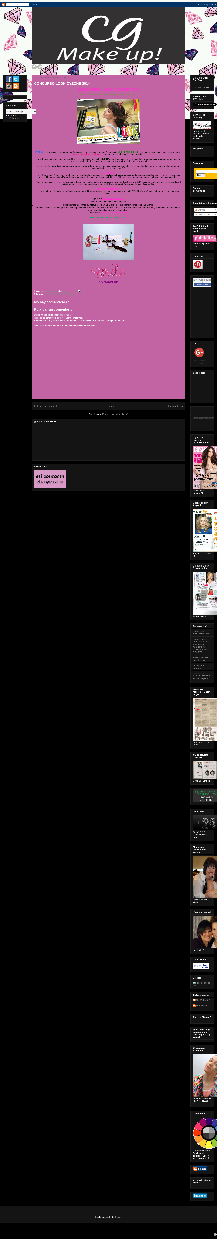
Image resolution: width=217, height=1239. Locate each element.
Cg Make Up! (198, 87)
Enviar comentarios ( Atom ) (115, 414)
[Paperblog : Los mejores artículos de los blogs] (201, 968)
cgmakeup (201, 1005)
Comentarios (203, 214)
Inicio (111, 406)
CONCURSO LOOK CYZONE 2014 (60, 294)
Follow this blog (202, 284)
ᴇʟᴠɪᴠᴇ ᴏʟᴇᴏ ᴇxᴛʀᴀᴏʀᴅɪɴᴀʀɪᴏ (201, 632)
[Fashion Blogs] (201, 983)
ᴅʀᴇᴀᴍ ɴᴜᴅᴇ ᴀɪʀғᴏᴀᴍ (199, 666)
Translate (16, 118)
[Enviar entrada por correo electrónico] (79, 291)
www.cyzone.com (110, 220)
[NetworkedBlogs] (202, 282)
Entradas (202, 210)
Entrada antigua (174, 406)
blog (194, 985)
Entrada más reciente (46, 406)
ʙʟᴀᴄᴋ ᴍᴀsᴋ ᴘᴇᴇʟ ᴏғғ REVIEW (201, 658)
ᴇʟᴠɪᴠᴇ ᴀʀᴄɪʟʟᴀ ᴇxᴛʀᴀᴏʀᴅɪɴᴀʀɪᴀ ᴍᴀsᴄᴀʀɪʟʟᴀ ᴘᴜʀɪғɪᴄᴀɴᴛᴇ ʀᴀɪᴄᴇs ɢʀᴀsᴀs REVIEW (201, 645)
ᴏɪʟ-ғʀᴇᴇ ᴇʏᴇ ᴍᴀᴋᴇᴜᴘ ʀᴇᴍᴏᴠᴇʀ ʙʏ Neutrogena (201, 676)
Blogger (118, 1217)
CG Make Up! (203, 1000)
